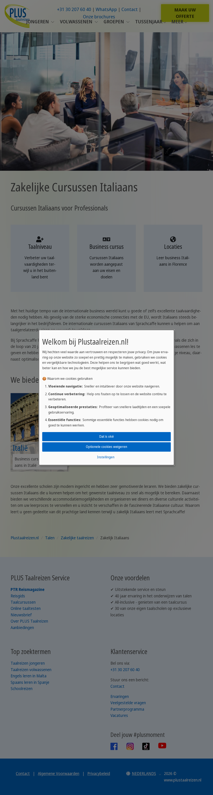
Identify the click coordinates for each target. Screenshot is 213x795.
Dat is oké (106, 436)
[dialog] (106, 397)
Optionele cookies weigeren (106, 447)
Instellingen (105, 457)
